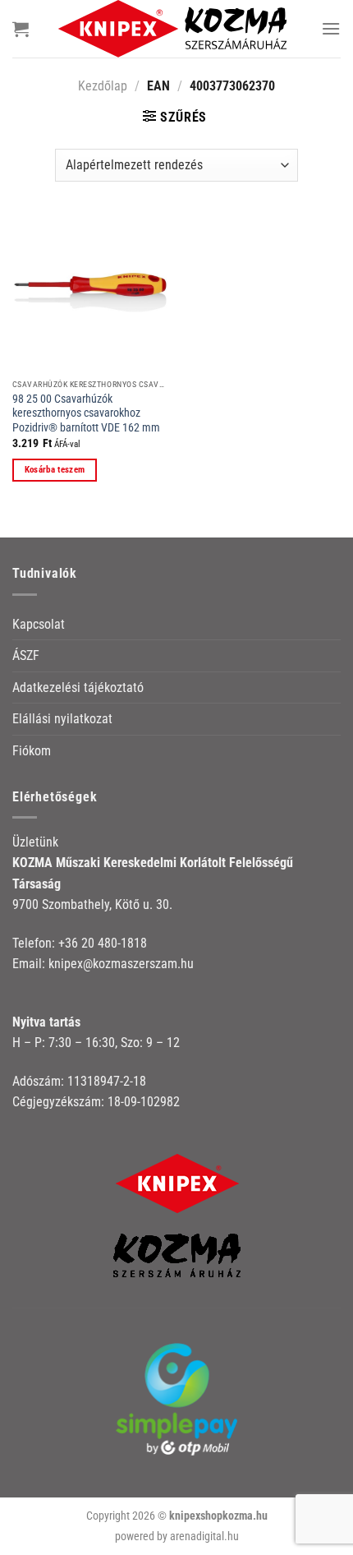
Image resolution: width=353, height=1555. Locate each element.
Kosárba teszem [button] (55, 469)
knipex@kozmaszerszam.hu (121, 963)
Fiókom (31, 751)
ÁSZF (25, 655)
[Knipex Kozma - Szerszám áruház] (175, 29)
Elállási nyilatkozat (62, 719)
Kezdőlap (102, 86)
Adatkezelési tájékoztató (78, 687)
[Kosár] (20, 29)
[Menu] (331, 28)
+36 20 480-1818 (102, 943)
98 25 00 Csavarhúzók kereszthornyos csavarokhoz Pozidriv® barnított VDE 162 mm (86, 413)
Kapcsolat (38, 624)
